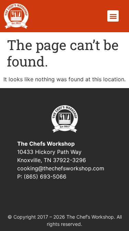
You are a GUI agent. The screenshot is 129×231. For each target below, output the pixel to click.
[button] (113, 16)
